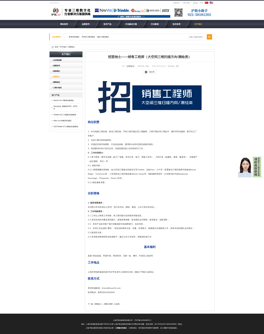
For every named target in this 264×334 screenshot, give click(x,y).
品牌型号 (86, 24)
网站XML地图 (139, 324)
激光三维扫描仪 (103, 37)
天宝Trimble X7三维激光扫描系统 (65, 127)
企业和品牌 (57, 60)
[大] (128, 66)
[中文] (206, 3)
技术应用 (176, 24)
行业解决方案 (131, 24)
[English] (211, 3)
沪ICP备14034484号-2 (142, 320)
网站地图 (186, 3)
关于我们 (198, 24)
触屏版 (195, 3)
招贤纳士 (71, 47)
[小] (133, 66)
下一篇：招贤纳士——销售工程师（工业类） (104, 304)
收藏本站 (176, 3)
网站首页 (64, 24)
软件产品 (107, 24)
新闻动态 (56, 82)
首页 (56, 47)
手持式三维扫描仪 (88, 37)
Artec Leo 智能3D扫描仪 (62, 121)
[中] (130, 66)
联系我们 (56, 71)
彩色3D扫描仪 (74, 37)
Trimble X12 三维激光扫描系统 (64, 115)
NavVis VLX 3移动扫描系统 (63, 100)
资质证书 (56, 66)
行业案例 (155, 24)
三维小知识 (57, 88)
